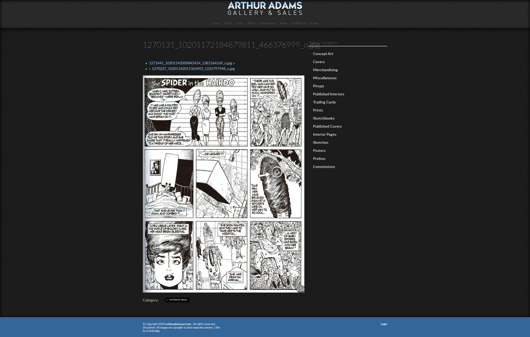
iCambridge (153, 331)
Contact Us (298, 23)
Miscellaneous (325, 78)
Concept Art (323, 54)
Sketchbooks (324, 118)
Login (384, 324)
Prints (318, 110)
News (283, 23)
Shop (240, 23)
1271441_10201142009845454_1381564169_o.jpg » (192, 63)
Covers (319, 62)
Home (216, 23)
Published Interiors (328, 94)
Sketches (320, 143)
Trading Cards (324, 102)
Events (314, 23)
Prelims (319, 159)
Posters (319, 151)
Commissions (267, 23)
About (251, 23)
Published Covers (327, 126)
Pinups (318, 86)
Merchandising (325, 70)
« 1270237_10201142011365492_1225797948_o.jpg (192, 69)
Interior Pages (178, 300)
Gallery (228, 23)
